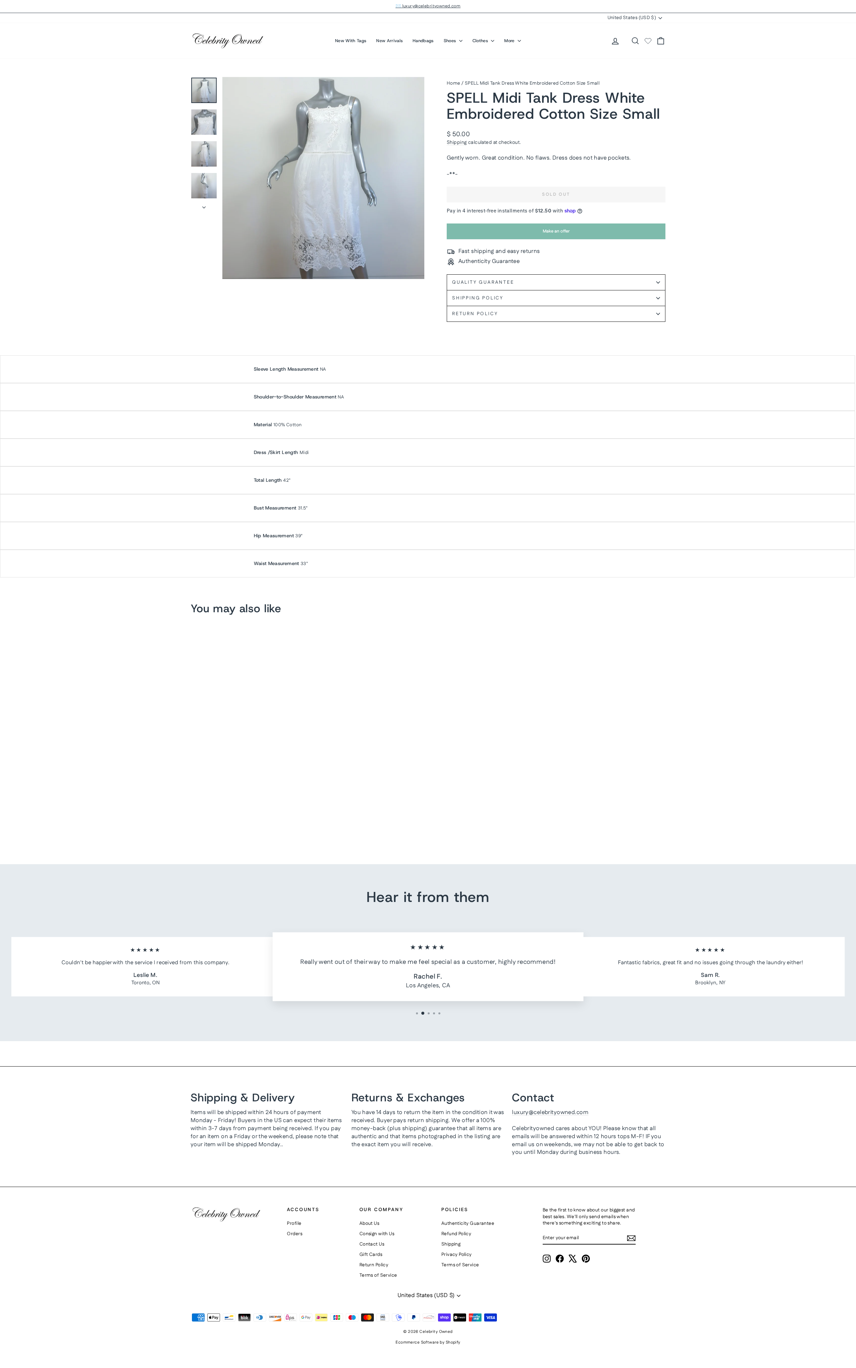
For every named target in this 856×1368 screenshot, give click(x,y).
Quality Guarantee (483, 282)
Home (453, 83)
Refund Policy (456, 1233)
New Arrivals (389, 40)
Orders (294, 1233)
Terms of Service (378, 1275)
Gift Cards (370, 1254)
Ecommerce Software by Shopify (428, 1342)
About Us (369, 1223)
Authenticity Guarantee (467, 1223)
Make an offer (556, 233)
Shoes (450, 40)
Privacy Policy (456, 1254)
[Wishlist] (648, 41)
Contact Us (371, 1244)
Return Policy (475, 313)
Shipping (457, 142)
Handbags (423, 40)
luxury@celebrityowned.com (550, 1112)
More (510, 40)
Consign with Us (376, 1233)
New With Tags (350, 40)
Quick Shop (247, 794)
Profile (294, 1223)
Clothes (481, 40)
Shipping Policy (478, 298)
